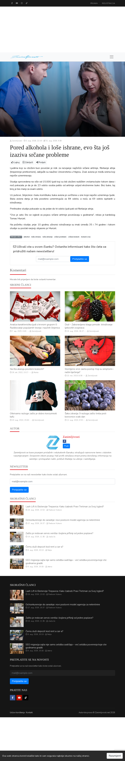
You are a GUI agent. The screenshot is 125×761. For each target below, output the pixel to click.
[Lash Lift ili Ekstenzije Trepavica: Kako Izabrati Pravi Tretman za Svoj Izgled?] (17, 510)
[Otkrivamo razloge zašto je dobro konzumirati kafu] (35, 395)
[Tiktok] (27, 3)
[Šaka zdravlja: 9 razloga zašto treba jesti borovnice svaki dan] (90, 395)
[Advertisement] (62, 29)
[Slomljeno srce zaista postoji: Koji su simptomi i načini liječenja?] (90, 351)
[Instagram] (22, 3)
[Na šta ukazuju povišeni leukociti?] (35, 351)
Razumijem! (115, 755)
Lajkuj (16, 162)
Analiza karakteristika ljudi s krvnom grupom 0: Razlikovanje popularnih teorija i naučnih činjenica (35, 326)
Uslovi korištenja (17, 712)
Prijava (94, 3)
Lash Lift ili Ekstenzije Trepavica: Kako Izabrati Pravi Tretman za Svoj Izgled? (65, 506)
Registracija (108, 3)
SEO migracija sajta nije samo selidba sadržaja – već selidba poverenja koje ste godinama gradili (66, 646)
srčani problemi (60, 237)
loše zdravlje (47, 237)
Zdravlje (70, 294)
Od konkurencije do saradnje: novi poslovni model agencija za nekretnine (63, 520)
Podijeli (42, 162)
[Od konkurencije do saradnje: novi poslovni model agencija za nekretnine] (17, 523)
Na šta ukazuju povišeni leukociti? (27, 369)
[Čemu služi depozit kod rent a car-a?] (17, 550)
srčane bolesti (73, 237)
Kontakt (29, 712)
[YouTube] (17, 3)
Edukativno (17, 294)
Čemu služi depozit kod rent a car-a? (44, 546)
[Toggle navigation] (111, 57)
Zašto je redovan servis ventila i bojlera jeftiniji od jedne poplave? (59, 533)
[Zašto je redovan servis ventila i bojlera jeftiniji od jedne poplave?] (17, 537)
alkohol (27, 237)
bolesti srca (85, 237)
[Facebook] (12, 3)
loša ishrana (36, 237)
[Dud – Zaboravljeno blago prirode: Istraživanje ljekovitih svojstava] (90, 306)
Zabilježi (29, 162)
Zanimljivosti (71, 436)
